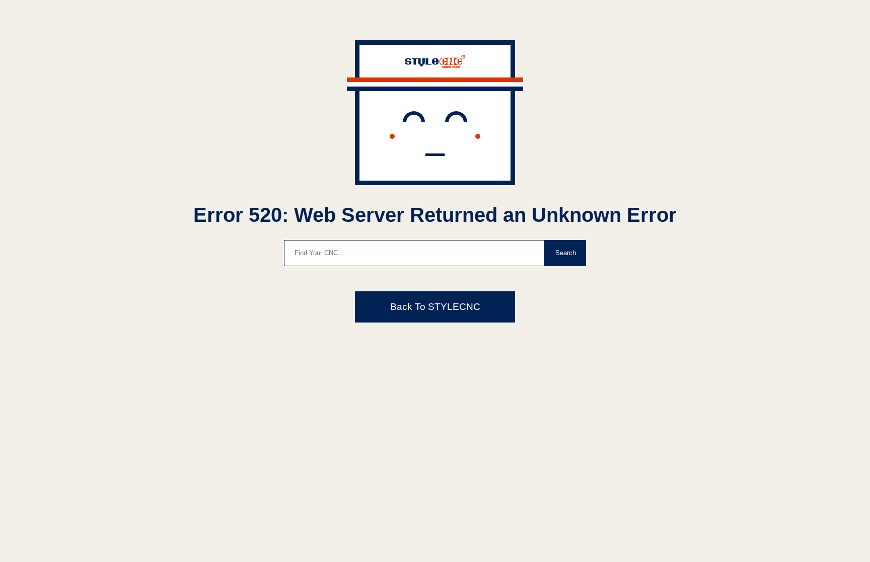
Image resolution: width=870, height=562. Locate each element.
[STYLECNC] (435, 65)
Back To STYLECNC (435, 306)
